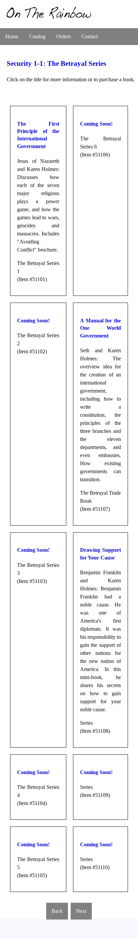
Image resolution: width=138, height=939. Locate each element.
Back (57, 911)
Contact (89, 36)
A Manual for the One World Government (100, 328)
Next (81, 911)
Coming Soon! (96, 124)
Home (11, 36)
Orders (63, 36)
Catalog (37, 36)
